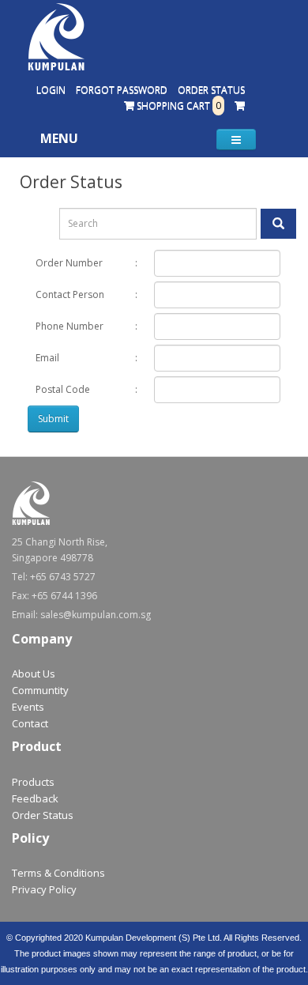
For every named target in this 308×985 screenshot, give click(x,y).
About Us (33, 673)
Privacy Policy (44, 889)
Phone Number (69, 326)
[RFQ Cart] (240, 106)
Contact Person (70, 294)
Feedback (35, 798)
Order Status (211, 89)
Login (51, 89)
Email (47, 357)
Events (28, 707)
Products (33, 782)
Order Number (69, 263)
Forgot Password (121, 89)
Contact (30, 723)
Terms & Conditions (58, 873)
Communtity (40, 690)
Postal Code (63, 389)
